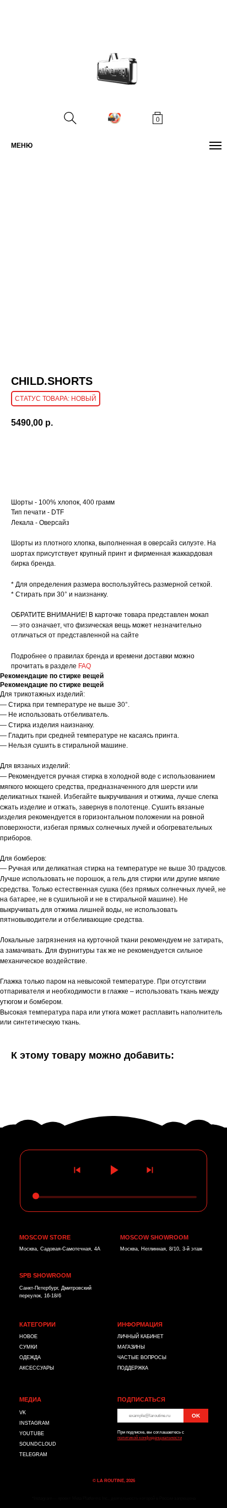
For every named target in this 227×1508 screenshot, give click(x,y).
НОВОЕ (28, 1336)
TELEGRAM (33, 1454)
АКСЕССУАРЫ (36, 1368)
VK (22, 1412)
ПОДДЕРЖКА (132, 1368)
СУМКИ (28, 1347)
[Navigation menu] (215, 145)
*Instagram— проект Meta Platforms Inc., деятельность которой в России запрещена (114, 1498)
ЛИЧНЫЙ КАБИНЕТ (140, 1336)
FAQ (84, 666)
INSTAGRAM (34, 1423)
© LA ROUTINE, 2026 (114, 1480)
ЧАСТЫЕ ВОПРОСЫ (141, 1357)
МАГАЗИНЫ (131, 1347)
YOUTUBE (31, 1433)
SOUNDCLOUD (37, 1444)
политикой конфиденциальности (149, 1437)
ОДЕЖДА (30, 1357)
